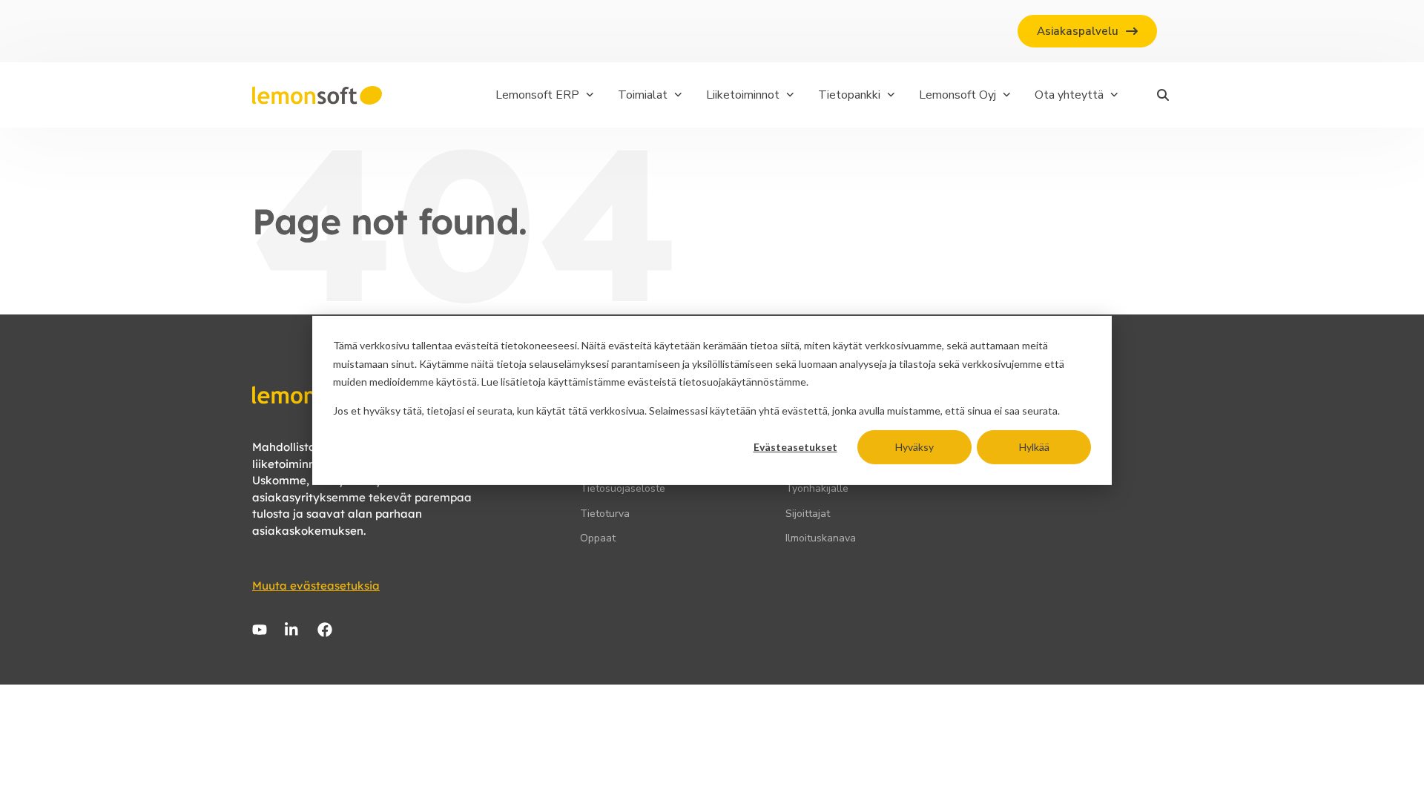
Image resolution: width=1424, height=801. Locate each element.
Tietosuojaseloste (622, 488)
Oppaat (598, 538)
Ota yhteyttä (1069, 95)
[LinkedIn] (292, 629)
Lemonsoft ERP (537, 95)
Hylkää (1034, 447)
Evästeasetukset (795, 447)
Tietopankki (849, 95)
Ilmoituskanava (820, 538)
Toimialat (643, 95)
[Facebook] (324, 629)
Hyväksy (914, 447)
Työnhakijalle (816, 488)
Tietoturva (605, 514)
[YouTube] (259, 629)
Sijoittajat (807, 514)
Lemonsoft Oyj (957, 95)
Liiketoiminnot (742, 95)
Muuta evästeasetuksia (316, 585)
